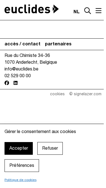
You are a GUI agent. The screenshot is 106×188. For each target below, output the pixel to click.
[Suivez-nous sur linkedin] (16, 83)
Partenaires (58, 44)
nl (76, 12)
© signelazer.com (85, 94)
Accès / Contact (22, 44)
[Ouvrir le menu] (98, 10)
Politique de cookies (20, 180)
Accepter (18, 149)
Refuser (50, 149)
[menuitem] (22, 44)
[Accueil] (32, 9)
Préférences (21, 166)
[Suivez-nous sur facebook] (7, 83)
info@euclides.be (21, 69)
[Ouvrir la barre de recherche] (87, 11)
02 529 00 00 (18, 76)
